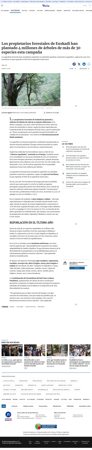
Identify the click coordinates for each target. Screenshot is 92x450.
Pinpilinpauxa (37, 381)
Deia (18, 415)
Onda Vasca (39, 418)
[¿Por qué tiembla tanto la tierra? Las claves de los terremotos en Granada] (57, 350)
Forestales (20, 306)
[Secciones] (2, 5)
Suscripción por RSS (78, 416)
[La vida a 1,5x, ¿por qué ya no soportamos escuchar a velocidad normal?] (12, 350)
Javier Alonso (50, 366)
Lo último (67, 143)
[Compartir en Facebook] (74, 64)
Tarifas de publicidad (59, 418)
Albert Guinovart (47, 385)
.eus (3, 406)
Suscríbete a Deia (84, 406)
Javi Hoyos (6, 385)
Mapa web (56, 416)
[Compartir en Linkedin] (84, 64)
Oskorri (77, 389)
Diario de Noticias (40, 415)
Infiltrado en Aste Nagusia (56, 381)
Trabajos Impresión (78, 415)
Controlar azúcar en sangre (31, 394)
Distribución (57, 415)
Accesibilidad (67, 441)
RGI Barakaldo (43, 389)
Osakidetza (19, 385)
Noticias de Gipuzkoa (41, 416)
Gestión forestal (30, 306)
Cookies (54, 441)
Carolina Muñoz (6, 366)
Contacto (15, 406)
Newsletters (57, 406)
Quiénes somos (28, 406)
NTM (25, 368)
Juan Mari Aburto (27, 389)
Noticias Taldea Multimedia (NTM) (25, 418)
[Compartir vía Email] (89, 64)
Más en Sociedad (10, 342)
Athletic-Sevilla (8, 381)
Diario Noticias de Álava (23, 416)
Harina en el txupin (65, 385)
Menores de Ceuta (9, 394)
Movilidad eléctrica (53, 394)
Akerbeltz (74, 381)
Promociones (43, 406)
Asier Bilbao (23, 381)
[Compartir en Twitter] (79, 64)
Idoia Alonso (73, 368)
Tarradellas (32, 385)
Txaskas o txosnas (9, 389)
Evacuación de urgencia (61, 389)
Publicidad (70, 406)
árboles (12, 306)
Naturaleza (41, 306)
